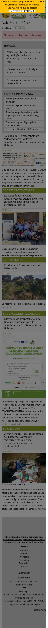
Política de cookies (28, 8)
